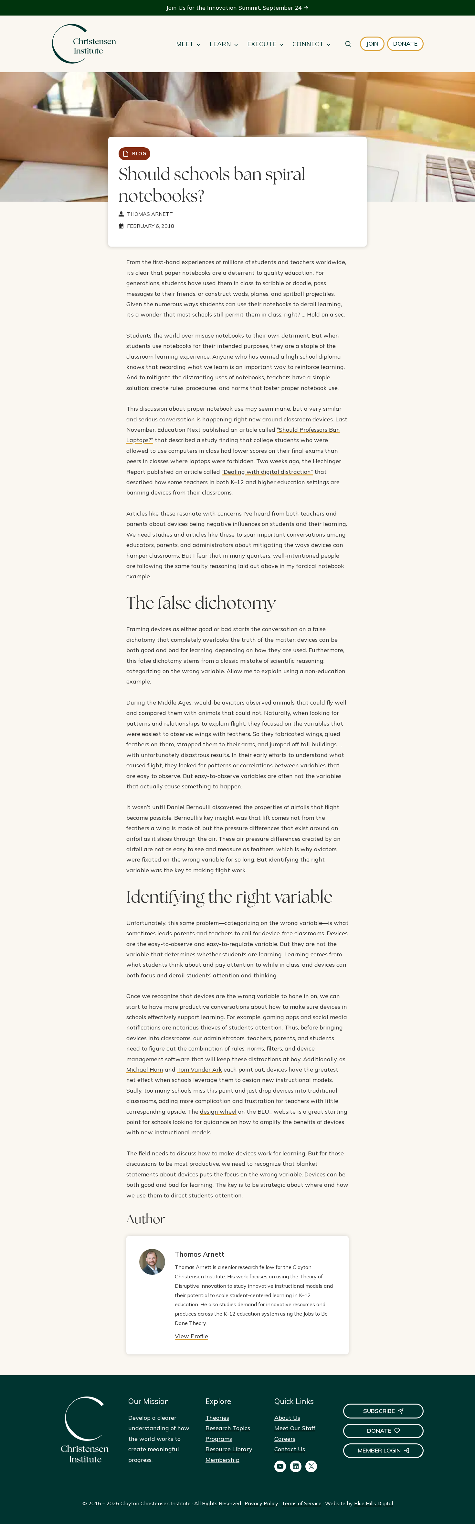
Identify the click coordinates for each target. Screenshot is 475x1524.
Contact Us (289, 1449)
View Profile (191, 1336)
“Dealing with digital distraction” (267, 471)
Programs (219, 1438)
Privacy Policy (261, 1503)
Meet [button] (185, 44)
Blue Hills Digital (373, 1503)
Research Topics (228, 1428)
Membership (222, 1459)
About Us (287, 1417)
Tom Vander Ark (199, 1069)
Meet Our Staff (294, 1428)
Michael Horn (144, 1069)
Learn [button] (220, 44)
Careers (284, 1438)
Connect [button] (307, 44)
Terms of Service (302, 1503)
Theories (217, 1417)
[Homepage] (83, 43)
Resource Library (229, 1449)
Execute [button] (261, 44)
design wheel (218, 1111)
